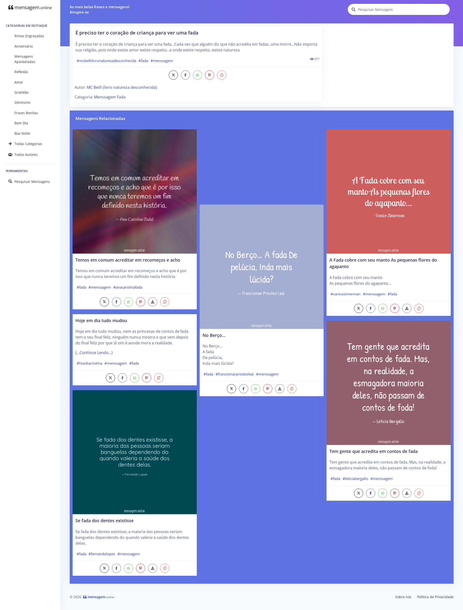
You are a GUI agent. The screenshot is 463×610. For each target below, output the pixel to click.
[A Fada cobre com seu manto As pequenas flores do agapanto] (389, 191)
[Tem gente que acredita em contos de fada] (389, 382)
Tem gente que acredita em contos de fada (373, 451)
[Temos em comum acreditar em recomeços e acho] (135, 191)
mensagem (32, 7)
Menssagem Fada (110, 97)
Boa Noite (22, 133)
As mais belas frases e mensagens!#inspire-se (99, 9)
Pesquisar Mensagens (32, 181)
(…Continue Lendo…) (94, 352)
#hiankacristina (89, 363)
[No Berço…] (262, 266)
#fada (143, 60)
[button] (221, 75)
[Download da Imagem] (152, 301)
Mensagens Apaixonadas (24, 59)
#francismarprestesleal (235, 374)
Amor (18, 82)
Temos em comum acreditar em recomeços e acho (127, 260)
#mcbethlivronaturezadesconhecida (106, 60)
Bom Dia (21, 123)
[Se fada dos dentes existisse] (135, 451)
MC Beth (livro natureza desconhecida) (122, 87)
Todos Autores (26, 154)
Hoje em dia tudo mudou (101, 320)
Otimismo (22, 102)
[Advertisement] (388, 60)
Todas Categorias (28, 143)
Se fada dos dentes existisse (104, 520)
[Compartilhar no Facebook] (185, 75)
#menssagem (161, 60)
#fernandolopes (102, 553)
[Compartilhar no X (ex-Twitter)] (173, 75)
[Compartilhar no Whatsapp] (197, 75)
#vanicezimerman (346, 293)
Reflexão (21, 71)
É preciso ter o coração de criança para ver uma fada (136, 32)
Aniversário (23, 46)
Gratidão (21, 92)
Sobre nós (403, 597)
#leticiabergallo (355, 478)
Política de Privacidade (435, 597)
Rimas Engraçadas (29, 36)
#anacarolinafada (127, 287)
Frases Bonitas (26, 113)
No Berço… (214, 335)
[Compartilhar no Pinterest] (209, 75)
